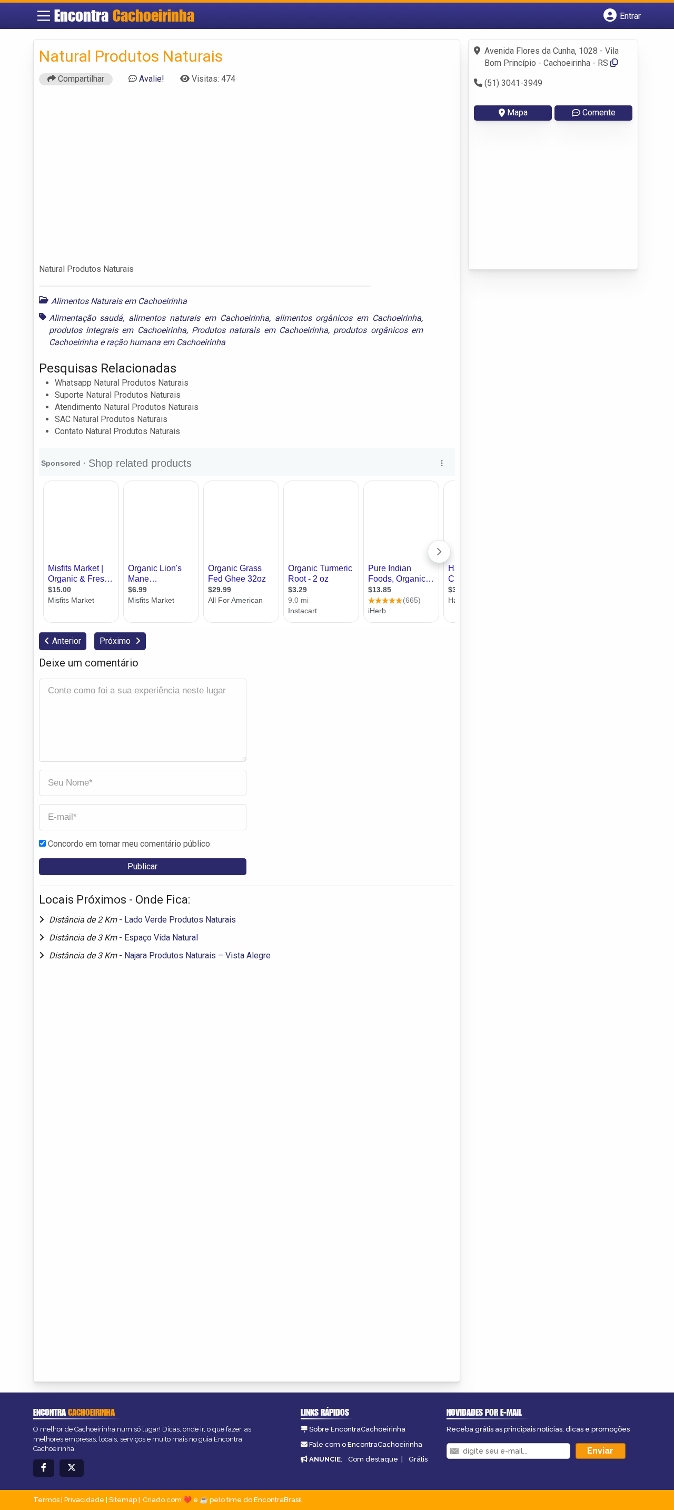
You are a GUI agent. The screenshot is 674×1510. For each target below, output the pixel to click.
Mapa (517, 112)
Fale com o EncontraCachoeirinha (365, 1444)
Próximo (116, 641)
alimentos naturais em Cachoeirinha (198, 318)
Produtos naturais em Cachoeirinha (260, 330)
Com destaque (373, 1459)
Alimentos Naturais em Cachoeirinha (119, 301)
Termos (46, 1500)
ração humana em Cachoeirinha (165, 342)
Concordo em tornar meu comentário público (129, 844)
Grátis (418, 1459)
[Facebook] (43, 1468)
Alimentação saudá (86, 318)
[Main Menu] (43, 15)
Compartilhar (80, 79)
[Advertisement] (247, 179)
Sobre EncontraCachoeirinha (357, 1429)
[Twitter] (72, 1468)
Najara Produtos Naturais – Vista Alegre (197, 955)
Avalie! (151, 79)
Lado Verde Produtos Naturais (180, 920)
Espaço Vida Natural (161, 938)
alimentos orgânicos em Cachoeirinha (348, 318)
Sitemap (123, 1500)
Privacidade (84, 1500)
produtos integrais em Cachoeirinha (117, 330)
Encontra (124, 15)
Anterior (66, 641)
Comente (599, 112)
